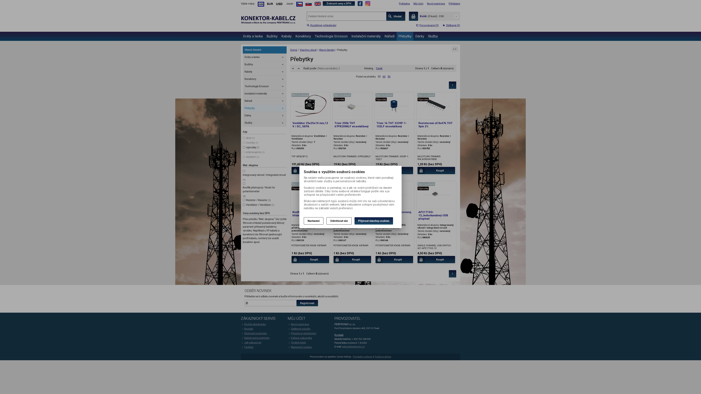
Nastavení (314, 220)
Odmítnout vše (339, 220)
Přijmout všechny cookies (373, 220)
